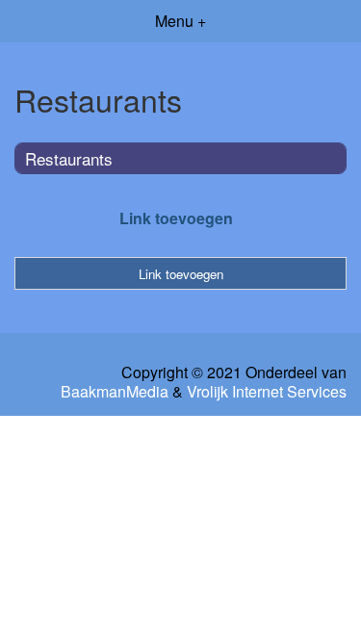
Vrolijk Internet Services (267, 391)
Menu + (180, 21)
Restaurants (69, 158)
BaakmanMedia (114, 391)
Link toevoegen (176, 218)
